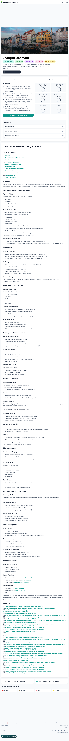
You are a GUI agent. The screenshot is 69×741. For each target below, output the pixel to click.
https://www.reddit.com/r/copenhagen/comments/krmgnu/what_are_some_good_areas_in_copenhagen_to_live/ (35, 620)
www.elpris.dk (19, 593)
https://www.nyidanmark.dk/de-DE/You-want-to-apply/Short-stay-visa (24, 606)
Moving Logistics (9, 170)
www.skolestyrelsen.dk (18, 588)
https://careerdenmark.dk (12, 633)
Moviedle (3, 730)
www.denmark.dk (26, 580)
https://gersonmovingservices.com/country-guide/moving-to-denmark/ (24, 629)
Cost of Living (8, 160)
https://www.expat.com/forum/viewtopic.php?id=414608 (20, 618)
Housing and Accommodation (13, 164)
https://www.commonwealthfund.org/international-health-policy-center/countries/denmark (30, 608)
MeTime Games (4, 733)
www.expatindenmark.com (21, 582)
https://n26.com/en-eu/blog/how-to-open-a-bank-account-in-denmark (24, 627)
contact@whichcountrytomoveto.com (59, 722)
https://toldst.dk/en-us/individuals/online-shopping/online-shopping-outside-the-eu (28, 671)
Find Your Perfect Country (12, 72)
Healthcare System (10, 166)
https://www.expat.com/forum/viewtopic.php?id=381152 (20, 613)
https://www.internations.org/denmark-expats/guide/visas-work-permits (24, 651)
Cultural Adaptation (10, 175)
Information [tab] (18, 79)
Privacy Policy (65, 727)
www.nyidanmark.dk (26, 578)
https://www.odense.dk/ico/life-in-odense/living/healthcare (21, 622)
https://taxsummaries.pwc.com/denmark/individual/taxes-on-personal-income (26, 617)
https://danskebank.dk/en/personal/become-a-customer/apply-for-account (25, 646)
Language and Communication (13, 173)
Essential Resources (10, 177)
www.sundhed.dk (20, 590)
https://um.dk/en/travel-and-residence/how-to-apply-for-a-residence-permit (26, 655)
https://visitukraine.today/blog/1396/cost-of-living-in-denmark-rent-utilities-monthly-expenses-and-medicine (35, 657)
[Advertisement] (34, 16)
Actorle (2, 728)
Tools (62, 2)
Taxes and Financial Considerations (14, 168)
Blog (67, 2)
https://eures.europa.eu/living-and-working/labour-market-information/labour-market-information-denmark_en (35, 615)
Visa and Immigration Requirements (14, 157)
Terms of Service (64, 725)
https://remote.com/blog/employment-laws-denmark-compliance (22, 643)
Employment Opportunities (12, 162)
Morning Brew (64, 732)
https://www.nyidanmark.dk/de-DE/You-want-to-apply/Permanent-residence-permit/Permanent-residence (34, 653)
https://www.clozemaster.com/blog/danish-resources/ (20, 631)
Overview (7, 155)
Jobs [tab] (52, 79)
